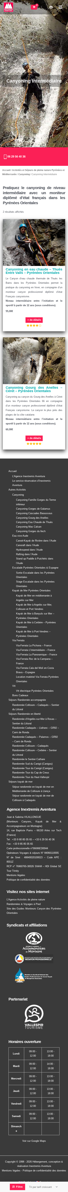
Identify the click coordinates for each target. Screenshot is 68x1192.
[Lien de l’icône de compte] (51, 7)
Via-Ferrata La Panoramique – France (36, 654)
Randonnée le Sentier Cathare (28, 759)
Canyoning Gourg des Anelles (32, 517)
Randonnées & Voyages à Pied (24, 904)
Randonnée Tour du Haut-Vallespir (30, 777)
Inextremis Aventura (40, 1166)
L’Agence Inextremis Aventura (28, 476)
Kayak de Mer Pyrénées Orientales (31, 590)
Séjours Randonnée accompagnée (27, 699)
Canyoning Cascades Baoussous (34, 513)
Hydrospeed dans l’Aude (29, 549)
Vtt (13, 685)
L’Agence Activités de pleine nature (26, 899)
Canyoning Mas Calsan (28, 526)
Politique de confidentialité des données (28, 879)
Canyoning (24, 174)
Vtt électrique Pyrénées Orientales (35, 690)
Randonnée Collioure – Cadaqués (30, 745)
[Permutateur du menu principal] (60, 7)
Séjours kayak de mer (20, 781)
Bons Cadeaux (20, 695)
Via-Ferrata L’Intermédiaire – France (35, 650)
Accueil (6, 170)
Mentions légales (16, 875)
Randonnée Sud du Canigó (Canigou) (32, 763)
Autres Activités (17, 489)
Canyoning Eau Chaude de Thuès (34, 522)
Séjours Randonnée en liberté (24, 713)
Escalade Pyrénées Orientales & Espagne (35, 567)
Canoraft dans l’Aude (27, 545)
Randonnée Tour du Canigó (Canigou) (32, 768)
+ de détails (34, 319)
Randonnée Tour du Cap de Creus (30, 772)
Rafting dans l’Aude (26, 554)
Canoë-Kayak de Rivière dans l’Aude (36, 540)
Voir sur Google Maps (34, 1140)
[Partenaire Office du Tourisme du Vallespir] (34, 1017)
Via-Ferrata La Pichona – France (34, 645)
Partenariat (17, 999)
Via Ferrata (18, 640)
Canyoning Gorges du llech (31, 531)
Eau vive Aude (20, 535)
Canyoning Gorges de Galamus (33, 508)
